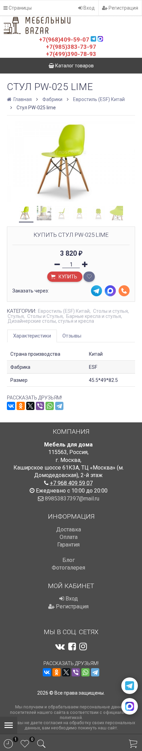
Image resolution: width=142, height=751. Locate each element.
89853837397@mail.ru (72, 498)
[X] (30, 406)
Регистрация (123, 8)
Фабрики (52, 99)
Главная (22, 99)
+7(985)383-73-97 (71, 46)
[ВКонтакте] (11, 406)
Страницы (20, 8)
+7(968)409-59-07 (64, 39)
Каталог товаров (74, 65)
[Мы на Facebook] (72, 646)
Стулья (16, 316)
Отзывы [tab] (71, 336)
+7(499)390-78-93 (71, 54)
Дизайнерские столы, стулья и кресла (51, 321)
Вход (88, 8)
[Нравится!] (89, 277)
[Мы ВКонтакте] (60, 646)
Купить (67, 276)
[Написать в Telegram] (129, 685)
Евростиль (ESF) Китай (99, 99)
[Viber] (40, 406)
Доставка (68, 529)
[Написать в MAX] (129, 706)
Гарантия (68, 544)
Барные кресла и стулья (93, 316)
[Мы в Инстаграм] (83, 646)
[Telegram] (59, 406)
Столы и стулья (110, 311)
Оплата (69, 537)
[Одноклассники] (21, 406)
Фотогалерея (68, 567)
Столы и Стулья (45, 316)
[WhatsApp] (49, 406)
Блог (68, 560)
